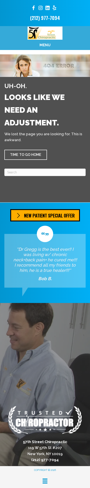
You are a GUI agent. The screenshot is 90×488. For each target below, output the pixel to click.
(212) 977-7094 (45, 17)
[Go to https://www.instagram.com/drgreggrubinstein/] (40, 8)
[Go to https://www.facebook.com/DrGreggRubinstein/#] (33, 8)
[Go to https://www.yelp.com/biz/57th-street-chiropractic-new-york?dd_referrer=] (54, 8)
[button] (25, 155)
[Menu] (45, 481)
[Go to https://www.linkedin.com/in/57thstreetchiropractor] (47, 8)
